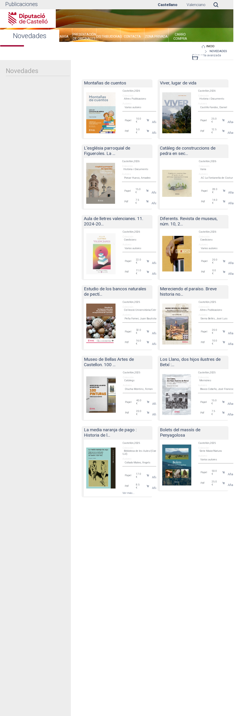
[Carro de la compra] (195, 58)
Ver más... (128, 493)
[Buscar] (219, 4)
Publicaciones (21, 4)
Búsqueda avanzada (206, 55)
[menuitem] (60, 37)
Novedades (218, 51)
